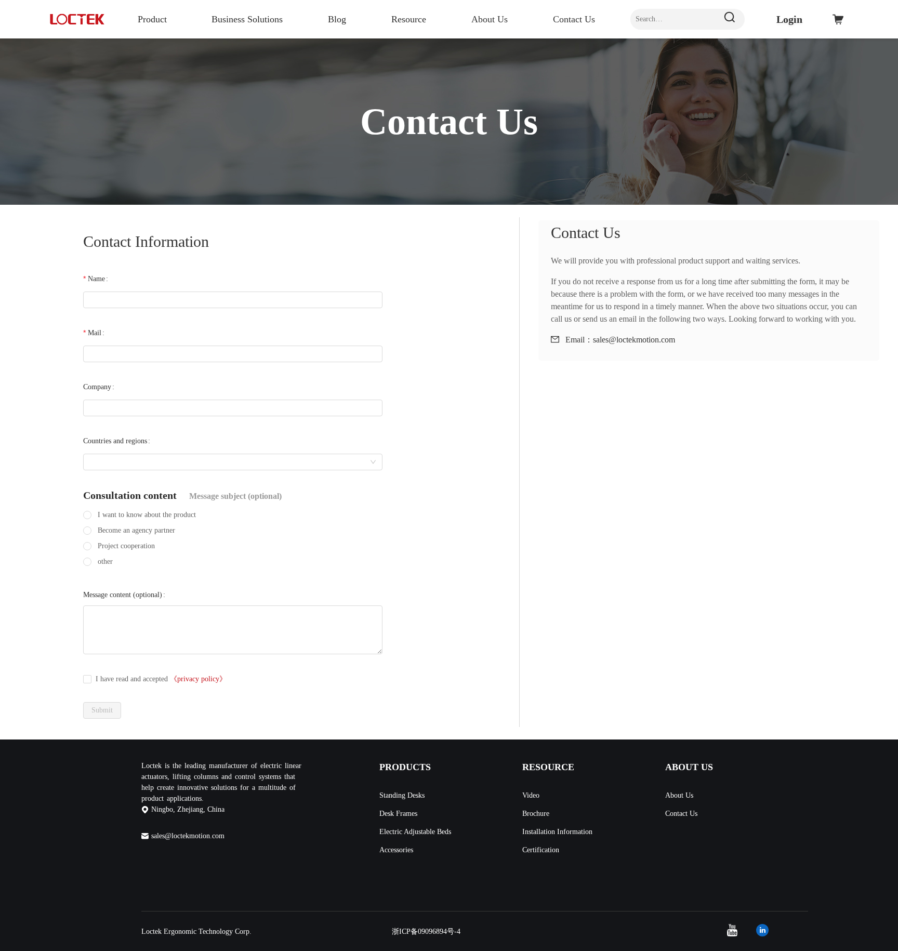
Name (96, 279)
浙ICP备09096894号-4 (426, 931)
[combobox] (232, 462)
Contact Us (574, 19)
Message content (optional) (122, 595)
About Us (489, 19)
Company (97, 387)
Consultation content (130, 495)
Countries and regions (115, 441)
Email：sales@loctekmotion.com (620, 339)
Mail (94, 333)
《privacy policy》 (198, 679)
